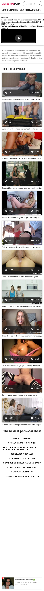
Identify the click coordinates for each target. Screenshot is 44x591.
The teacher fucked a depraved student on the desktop (19, 448)
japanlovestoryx (22, 438)
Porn (11, 3)
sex (39, 476)
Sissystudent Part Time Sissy (22, 467)
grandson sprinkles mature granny (22, 463)
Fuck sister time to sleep (22, 458)
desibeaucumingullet (22, 454)
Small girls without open (22, 443)
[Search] (38, 3)
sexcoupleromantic (22, 472)
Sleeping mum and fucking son (19, 476)
